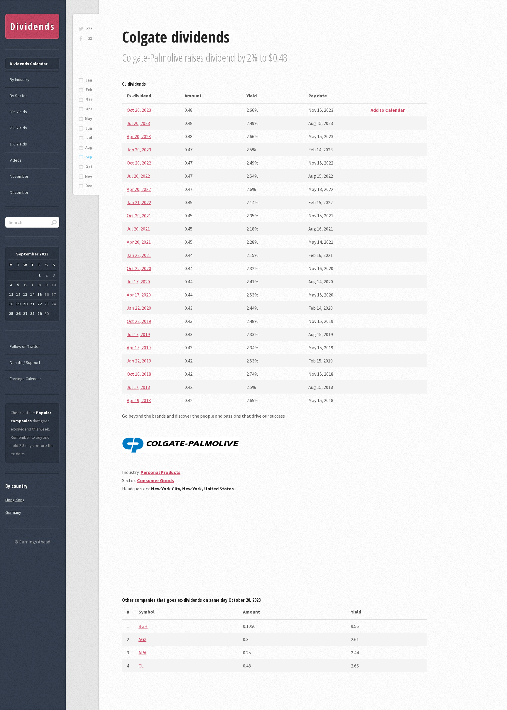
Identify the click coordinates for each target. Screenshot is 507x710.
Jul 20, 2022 (138, 176)
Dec (88, 186)
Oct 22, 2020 (139, 268)
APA (142, 652)
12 (18, 294)
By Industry (19, 79)
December (19, 192)
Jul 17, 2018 (138, 387)
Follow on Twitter (25, 346)
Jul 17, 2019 (138, 334)
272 (89, 29)
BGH (143, 626)
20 (25, 303)
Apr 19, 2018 (139, 400)
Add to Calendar (388, 110)
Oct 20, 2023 (139, 110)
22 (39, 303)
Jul (89, 138)
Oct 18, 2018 (139, 374)
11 (11, 294)
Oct (88, 167)
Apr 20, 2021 (139, 242)
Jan (88, 80)
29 (39, 313)
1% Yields (18, 144)
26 (18, 313)
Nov (88, 176)
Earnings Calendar (25, 378)
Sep (89, 157)
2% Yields (18, 128)
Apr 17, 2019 (139, 347)
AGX (142, 639)
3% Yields (18, 111)
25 (11, 313)
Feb (89, 89)
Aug (88, 147)
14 (32, 294)
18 (11, 303)
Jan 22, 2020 (139, 308)
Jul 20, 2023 (138, 123)
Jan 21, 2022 (139, 202)
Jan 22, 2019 (139, 361)
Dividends (32, 26)
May (88, 119)
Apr (89, 109)
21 (32, 303)
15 (39, 294)
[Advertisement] (274, 547)
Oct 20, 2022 (139, 163)
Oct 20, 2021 (139, 215)
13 (25, 294)
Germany (13, 512)
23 (90, 38)
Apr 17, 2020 (139, 295)
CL (140, 666)
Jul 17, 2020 (138, 281)
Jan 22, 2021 (139, 255)
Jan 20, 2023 (139, 149)
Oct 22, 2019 (139, 321)
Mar (88, 99)
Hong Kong (15, 499)
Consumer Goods (155, 480)
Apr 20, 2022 (139, 189)
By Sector (18, 95)
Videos (16, 160)
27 (25, 313)
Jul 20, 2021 (138, 229)
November (19, 176)
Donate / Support (25, 362)
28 (32, 313)
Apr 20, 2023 (139, 136)
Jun (88, 128)
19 (18, 303)
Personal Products (160, 472)
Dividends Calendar (29, 63)
